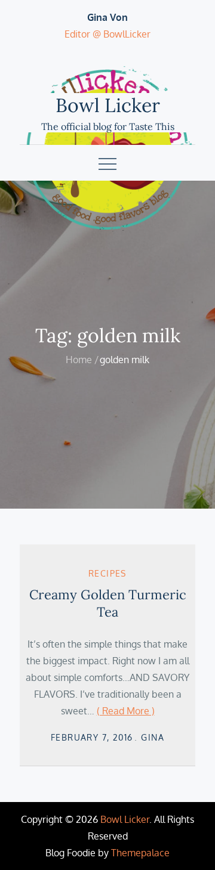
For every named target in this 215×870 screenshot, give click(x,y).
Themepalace (140, 853)
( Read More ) (126, 711)
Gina (152, 737)
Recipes (107, 573)
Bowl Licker (108, 105)
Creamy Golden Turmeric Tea (107, 603)
